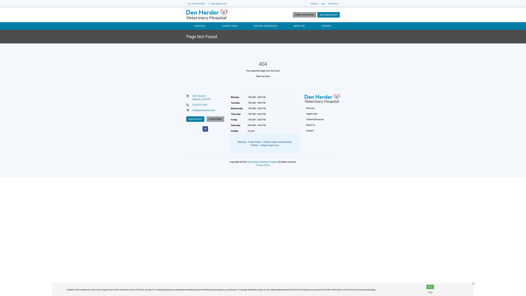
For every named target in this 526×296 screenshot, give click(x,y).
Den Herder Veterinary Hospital (262, 162)
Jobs (323, 4)
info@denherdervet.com (203, 110)
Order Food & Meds (304, 14)
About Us (299, 26)
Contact (326, 26)
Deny (430, 292)
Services (199, 26)
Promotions (333, 4)
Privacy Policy (263, 165)
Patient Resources (265, 26)
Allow (430, 287)
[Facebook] (205, 129)
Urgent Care (229, 26)
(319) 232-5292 (199, 104)
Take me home (263, 76)
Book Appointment (328, 14)
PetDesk (314, 4)
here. (373, 290)
